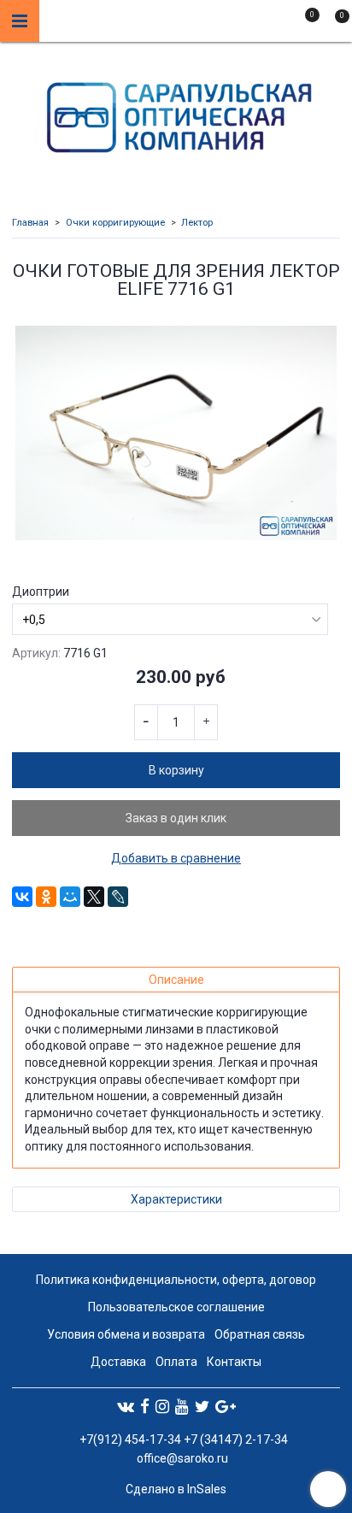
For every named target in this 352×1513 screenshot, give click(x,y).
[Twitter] (202, 1406)
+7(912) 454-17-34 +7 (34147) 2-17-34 (182, 1439)
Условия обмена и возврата (126, 1334)
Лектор (197, 222)
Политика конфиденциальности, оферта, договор (176, 1279)
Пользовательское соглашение (176, 1307)
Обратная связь (259, 1334)
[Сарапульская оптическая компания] (176, 113)
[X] (94, 896)
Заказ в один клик (176, 818)
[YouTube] (182, 1406)
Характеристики (176, 1199)
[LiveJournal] (118, 896)
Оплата (176, 1362)
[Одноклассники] (46, 896)
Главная (30, 222)
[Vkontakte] (125, 1406)
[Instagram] (162, 1406)
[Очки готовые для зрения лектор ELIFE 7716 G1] (176, 433)
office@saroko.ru (182, 1458)
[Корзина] (334, 24)
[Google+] (225, 1406)
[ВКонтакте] (22, 896)
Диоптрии (40, 592)
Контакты (234, 1362)
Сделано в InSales (176, 1489)
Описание (176, 979)
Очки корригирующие (115, 222)
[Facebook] (145, 1406)
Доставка (118, 1362)
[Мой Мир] (70, 896)
